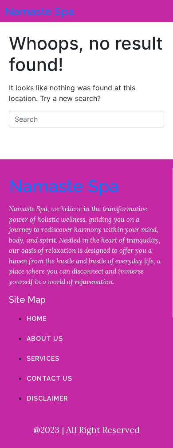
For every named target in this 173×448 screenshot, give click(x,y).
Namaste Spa (39, 11)
